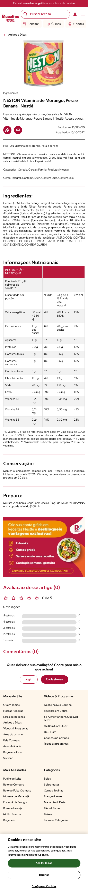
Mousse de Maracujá (16, 796)
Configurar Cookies (44, 886)
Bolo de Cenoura (13, 784)
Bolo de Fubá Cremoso (17, 790)
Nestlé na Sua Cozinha (58, 705)
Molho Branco (12, 814)
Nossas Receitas (13, 711)
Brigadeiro (9, 820)
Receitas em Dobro (56, 711)
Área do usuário (13, 734)
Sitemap (8, 758)
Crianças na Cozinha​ (56, 738)
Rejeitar (44, 875)
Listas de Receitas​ (14, 717)
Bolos (47, 778)
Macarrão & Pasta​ (54, 802)
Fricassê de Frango (15, 802)
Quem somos (11, 705)
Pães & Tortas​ (52, 808)
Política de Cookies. (37, 855)
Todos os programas (56, 743)
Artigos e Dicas (17, 34)
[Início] (10, 18)
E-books (78, 24)
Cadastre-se (54, 679)
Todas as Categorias (56, 820)
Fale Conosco (11, 740)
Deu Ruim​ (50, 732)
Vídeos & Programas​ (15, 728)
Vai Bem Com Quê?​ (56, 726)
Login (29, 679)
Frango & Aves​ (53, 796)
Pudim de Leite (12, 778)
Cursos (56, 24)
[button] (7, 130)
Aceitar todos (44, 863)
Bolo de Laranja (12, 808)
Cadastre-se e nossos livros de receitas (44, 3)
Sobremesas (51, 784)
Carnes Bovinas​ (53, 790)
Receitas (33, 24)
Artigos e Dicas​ (12, 722)
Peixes (48, 814)
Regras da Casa (12, 752)
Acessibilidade (12, 746)
